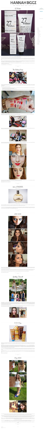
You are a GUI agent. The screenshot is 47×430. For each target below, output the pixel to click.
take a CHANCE (18, 187)
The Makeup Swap (18, 69)
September (39, 31)
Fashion (30, 5)
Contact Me (18, 5)
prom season (18, 214)
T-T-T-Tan (17, 323)
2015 (37, 28)
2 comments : (18, 273)
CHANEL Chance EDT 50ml (18, 203)
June (38, 38)
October (38, 30)
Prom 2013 (18, 358)
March (38, 40)
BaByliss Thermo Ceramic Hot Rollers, (26, 303)
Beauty (26, 5)
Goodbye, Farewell (18, 276)
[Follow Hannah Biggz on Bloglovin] (41, 11)
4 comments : (18, 66)
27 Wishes (18, 8)
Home (14, 5)
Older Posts (34, 426)
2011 (37, 43)
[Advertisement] (41, 49)
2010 (37, 44)
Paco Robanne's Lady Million (3, 207)
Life (33, 5)
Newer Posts (2, 426)
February (38, 41)
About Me (22, 5)
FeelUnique (26, 345)
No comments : (18, 210)
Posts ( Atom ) (4, 427)
